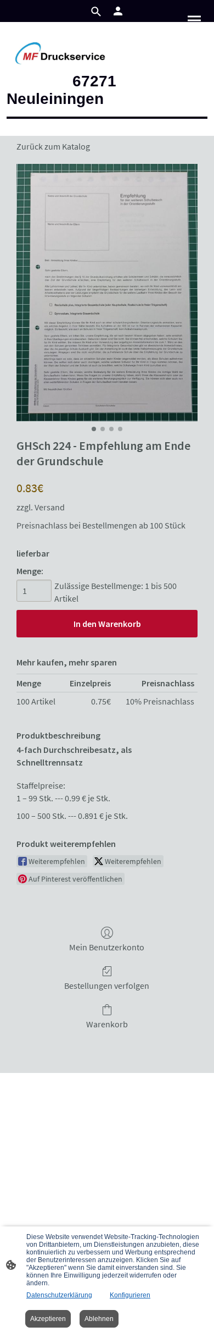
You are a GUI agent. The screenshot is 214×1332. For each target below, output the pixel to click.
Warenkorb (107, 1024)
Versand (50, 507)
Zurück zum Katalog (53, 146)
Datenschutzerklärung (59, 1295)
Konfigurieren (130, 1295)
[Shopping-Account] (118, 11)
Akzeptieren (48, 1319)
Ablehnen (99, 1319)
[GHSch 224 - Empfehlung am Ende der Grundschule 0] (107, 292)
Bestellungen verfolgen (106, 985)
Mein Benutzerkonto (106, 947)
